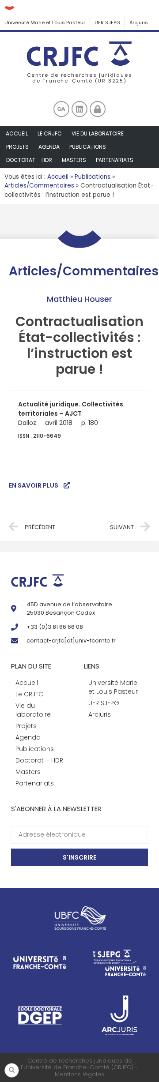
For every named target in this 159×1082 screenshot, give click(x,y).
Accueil (17, 133)
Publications (87, 146)
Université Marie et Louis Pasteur (44, 22)
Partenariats (114, 160)
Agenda (49, 146)
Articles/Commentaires (39, 185)
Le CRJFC (50, 133)
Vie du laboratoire (98, 133)
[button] (11, 1070)
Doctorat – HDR (29, 160)
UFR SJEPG (107, 22)
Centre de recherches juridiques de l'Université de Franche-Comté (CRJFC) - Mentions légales (79, 1067)
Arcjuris (138, 22)
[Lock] (98, 109)
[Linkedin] (79, 109)
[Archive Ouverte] (61, 109)
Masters (74, 160)
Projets (17, 146)
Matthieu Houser (79, 298)
